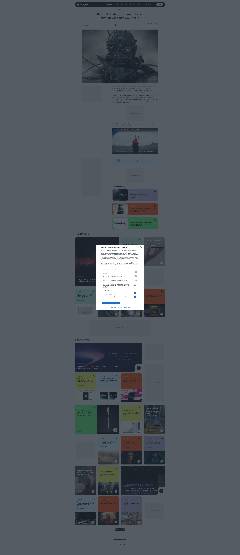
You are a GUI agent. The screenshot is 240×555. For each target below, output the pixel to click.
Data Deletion (113, 307)
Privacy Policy (127, 307)
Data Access (120, 307)
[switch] (135, 272)
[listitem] (120, 269)
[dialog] (120, 277)
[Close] (141, 247)
